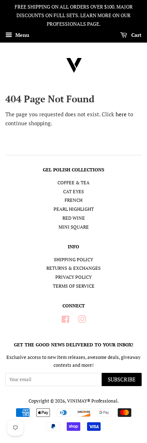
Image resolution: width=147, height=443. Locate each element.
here (121, 114)
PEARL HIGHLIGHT (74, 209)
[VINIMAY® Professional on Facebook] (65, 321)
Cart (136, 35)
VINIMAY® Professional (92, 401)
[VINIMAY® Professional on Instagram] (82, 321)
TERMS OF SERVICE (74, 286)
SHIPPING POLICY (73, 260)
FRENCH (73, 200)
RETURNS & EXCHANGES (73, 268)
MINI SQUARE (74, 227)
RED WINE (73, 218)
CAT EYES (73, 192)
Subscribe (122, 379)
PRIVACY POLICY (73, 277)
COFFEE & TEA (73, 183)
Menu (21, 35)
